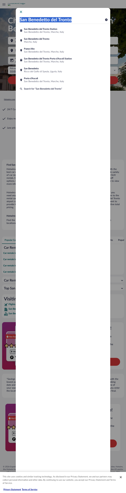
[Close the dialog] (21, 12)
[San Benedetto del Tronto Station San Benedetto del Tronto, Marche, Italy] (63, 31)
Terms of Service (29, 490)
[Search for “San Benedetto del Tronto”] (63, 89)
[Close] (120, 477)
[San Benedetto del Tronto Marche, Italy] (63, 40)
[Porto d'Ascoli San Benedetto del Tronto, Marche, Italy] (63, 80)
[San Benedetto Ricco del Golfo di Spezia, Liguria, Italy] (63, 70)
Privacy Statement (12, 490)
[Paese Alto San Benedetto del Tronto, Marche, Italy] (63, 50)
